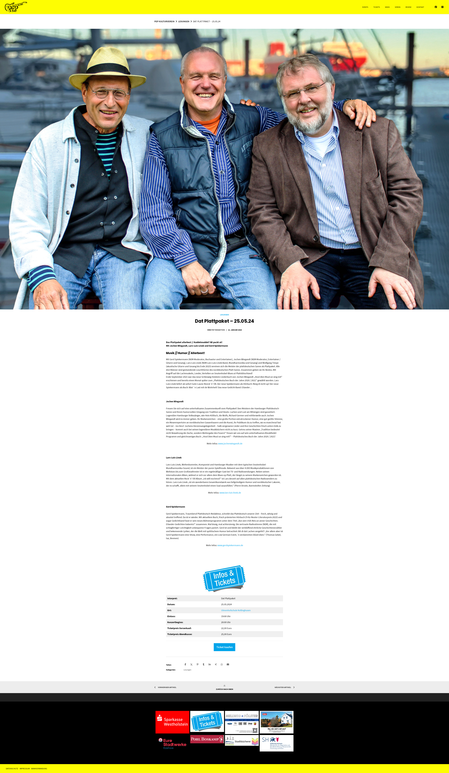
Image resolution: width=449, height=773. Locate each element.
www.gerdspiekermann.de (230, 545)
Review (408, 7)
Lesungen (183, 21)
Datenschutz (12, 768)
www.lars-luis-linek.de (230, 492)
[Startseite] (16, 7)
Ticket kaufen (224, 647)
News (387, 7)
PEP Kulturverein (164, 21)
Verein (397, 7)
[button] (186, 664)
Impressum (25, 768)
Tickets (376, 7)
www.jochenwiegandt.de (230, 443)
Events (365, 7)
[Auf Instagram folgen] (442, 7)
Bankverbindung (39, 768)
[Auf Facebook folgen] (436, 7)
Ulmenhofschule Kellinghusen (236, 610)
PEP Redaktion (218, 330)
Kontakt (420, 7)
